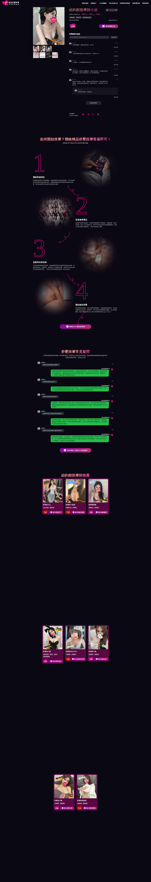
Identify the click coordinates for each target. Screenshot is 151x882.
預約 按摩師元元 (57, 512)
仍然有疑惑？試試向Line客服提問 (77, 450)
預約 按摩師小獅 (68, 808)
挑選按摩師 (85, 3)
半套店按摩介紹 (113, 3)
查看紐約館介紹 (113, 20)
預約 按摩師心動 (102, 659)
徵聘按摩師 (145, 3)
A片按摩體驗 (102, 3)
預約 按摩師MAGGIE (79, 659)
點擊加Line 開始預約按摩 (77, 326)
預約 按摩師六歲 (57, 661)
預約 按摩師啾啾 (102, 512)
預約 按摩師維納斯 (90, 808)
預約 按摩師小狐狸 (79, 512)
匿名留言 (114, 37)
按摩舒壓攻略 (136, 3)
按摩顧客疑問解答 (125, 3)
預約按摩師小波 (110, 26)
